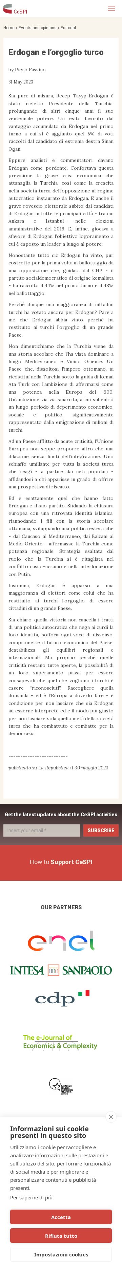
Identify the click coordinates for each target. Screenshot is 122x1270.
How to (61, 861)
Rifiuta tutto (61, 1235)
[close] (111, 1117)
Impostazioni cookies (61, 1254)
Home (9, 27)
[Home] (15, 8)
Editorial (68, 27)
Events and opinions (38, 27)
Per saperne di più (31, 1197)
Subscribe (101, 830)
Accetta (61, 1217)
